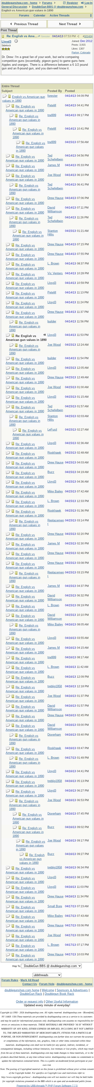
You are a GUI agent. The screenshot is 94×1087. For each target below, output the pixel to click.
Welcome (48, 990)
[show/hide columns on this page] (91, 15)
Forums (47, 3)
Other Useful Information (62, 1001)
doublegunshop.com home (22, 990)
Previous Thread (25, 24)
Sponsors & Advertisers (72, 990)
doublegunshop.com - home (19, 3)
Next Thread (68, 24)
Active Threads (60, 15)
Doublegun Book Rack (59, 994)
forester (45, 36)
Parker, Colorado (81, 52)
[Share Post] (78, 36)
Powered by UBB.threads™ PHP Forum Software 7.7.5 (47, 1085)
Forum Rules (10, 980)
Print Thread (9, 30)
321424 (88, 36)
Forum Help (46, 984)
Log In (88, 3)
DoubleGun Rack (31, 994)
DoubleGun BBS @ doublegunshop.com (57, 6)
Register (72, 3)
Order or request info (29, 1001)
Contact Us (29, 984)
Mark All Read (30, 980)
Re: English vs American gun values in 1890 (25, 108)
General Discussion (14, 6)
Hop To (16, 966)
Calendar (39, 15)
